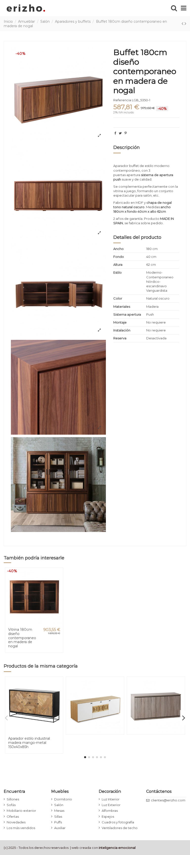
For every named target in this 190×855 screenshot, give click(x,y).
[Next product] (185, 23)
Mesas (59, 811)
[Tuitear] (120, 133)
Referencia (122, 100)
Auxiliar (60, 828)
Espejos (108, 816)
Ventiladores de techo (120, 828)
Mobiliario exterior (21, 811)
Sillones (13, 799)
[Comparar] (59, 583)
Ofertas (13, 816)
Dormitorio (63, 799)
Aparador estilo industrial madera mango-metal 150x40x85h (29, 742)
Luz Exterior (111, 805)
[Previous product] (183, 23)
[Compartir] (115, 133)
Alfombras (110, 811)
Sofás (11, 805)
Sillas (58, 816)
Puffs (58, 822)
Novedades (16, 822)
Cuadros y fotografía (118, 822)
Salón (58, 805)
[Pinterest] (125, 133)
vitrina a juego (124, 191)
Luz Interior (110, 799)
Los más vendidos (21, 828)
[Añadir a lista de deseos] (59, 575)
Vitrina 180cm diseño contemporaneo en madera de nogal (22, 637)
